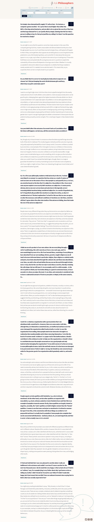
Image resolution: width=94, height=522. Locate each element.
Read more (24, 74)
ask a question (34, 7)
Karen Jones (23, 42)
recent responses (48, 7)
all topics (60, 7)
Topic (48, 10)
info (68, 7)
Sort (61, 10)
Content (24, 10)
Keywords (37, 10)
